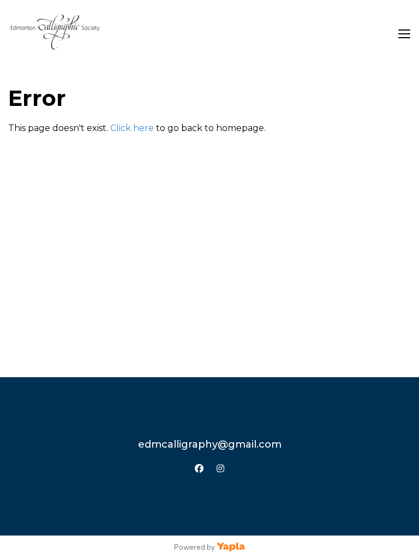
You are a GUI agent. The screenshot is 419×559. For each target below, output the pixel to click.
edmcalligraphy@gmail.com (210, 444)
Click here (132, 128)
